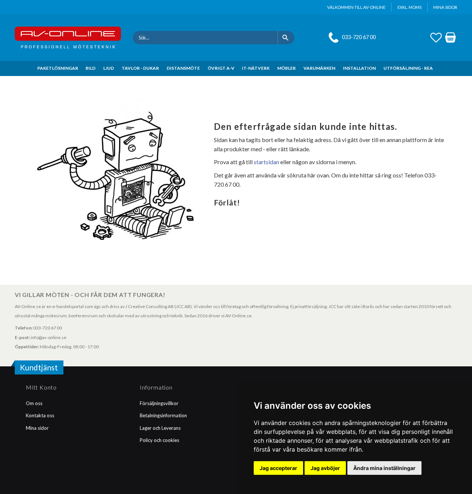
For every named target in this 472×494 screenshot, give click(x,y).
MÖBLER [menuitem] (286, 68)
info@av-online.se (48, 337)
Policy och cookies (159, 440)
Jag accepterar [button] (278, 468)
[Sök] (286, 37)
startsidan (266, 161)
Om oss (34, 403)
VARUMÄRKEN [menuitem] (319, 68)
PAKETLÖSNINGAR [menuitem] (57, 68)
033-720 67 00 (359, 37)
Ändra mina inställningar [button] (384, 468)
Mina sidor (37, 428)
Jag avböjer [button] (325, 468)
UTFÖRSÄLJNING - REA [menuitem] (408, 68)
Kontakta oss (40, 415)
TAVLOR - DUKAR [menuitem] (140, 68)
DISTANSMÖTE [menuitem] (183, 68)
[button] (436, 36)
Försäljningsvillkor (159, 403)
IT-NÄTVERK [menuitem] (256, 68)
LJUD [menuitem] (108, 68)
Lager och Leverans (160, 428)
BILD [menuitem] (91, 68)
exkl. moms (409, 7)
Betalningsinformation (163, 415)
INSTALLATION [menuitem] (359, 68)
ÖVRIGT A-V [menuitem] (221, 68)
